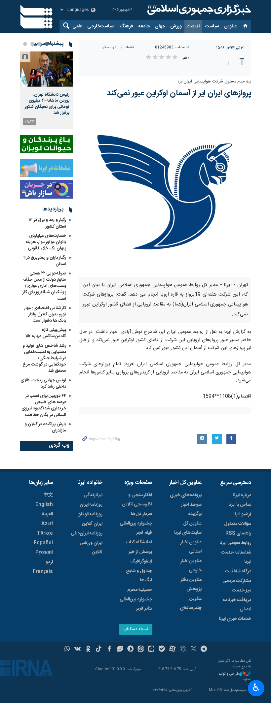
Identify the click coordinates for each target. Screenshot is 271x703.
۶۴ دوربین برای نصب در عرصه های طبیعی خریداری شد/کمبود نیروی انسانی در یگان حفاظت (43, 405)
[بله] (161, 649)
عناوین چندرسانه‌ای (191, 603)
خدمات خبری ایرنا (235, 619)
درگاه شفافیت (238, 571)
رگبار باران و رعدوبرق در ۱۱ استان (44, 261)
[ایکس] (193, 649)
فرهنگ (126, 26)
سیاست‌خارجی (100, 26)
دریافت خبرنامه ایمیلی (237, 604)
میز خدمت (241, 590)
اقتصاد (193, 26)
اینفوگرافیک (141, 561)
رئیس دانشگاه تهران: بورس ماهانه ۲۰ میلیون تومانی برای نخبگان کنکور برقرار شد (47, 103)
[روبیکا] (182, 649)
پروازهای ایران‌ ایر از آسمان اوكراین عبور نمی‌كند (179, 93)
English (44, 505)
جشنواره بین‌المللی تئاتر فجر (136, 604)
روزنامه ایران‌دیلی (86, 533)
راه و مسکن (110, 47)
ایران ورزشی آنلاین (91, 547)
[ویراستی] (119, 649)
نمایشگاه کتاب (139, 542)
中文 (48, 495)
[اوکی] (88, 649)
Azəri (47, 524)
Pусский (44, 553)
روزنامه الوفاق (89, 514)
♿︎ (256, 687)
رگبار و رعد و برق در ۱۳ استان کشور (47, 223)
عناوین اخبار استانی (191, 547)
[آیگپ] (151, 649)
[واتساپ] (67, 649)
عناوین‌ (230, 26)
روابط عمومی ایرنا (235, 543)
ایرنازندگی (93, 495)
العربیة (47, 514)
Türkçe (45, 533)
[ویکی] (77, 649)
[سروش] (130, 649)
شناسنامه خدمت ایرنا (236, 557)
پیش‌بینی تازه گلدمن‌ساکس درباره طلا (45, 333)
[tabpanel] (46, 90)
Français (43, 572)
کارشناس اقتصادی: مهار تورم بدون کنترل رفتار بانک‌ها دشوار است (45, 314)
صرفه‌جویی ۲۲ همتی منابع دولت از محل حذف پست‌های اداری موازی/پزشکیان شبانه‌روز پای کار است (44, 286)
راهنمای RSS (238, 533)
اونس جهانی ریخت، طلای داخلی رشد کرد (43, 383)
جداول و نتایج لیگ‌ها (139, 575)
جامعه (144, 26)
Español (43, 543)
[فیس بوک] (109, 649)
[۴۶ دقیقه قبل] (46, 69)
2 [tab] (40, 44)
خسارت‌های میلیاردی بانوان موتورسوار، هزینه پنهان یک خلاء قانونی (46, 242)
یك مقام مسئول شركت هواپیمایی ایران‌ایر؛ (214, 81)
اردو (49, 562)
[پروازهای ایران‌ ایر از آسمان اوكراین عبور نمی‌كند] (165, 191)
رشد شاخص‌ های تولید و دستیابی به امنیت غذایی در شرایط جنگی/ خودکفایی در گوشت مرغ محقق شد (44, 358)
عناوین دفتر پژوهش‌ (191, 584)
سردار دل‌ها (141, 514)
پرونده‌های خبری (186, 495)
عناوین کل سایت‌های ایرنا (188, 528)
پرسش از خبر (140, 552)
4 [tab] (25, 44)
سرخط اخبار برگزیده (191, 509)
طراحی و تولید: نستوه (234, 676)
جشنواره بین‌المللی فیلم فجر (136, 528)
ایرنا (198, 9)
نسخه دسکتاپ (135, 629)
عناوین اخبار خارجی (191, 565)
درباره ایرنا (242, 495)
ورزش (176, 26)
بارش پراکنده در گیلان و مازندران (45, 427)
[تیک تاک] (98, 649)
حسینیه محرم (139, 590)
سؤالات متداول (237, 524)
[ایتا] (140, 649)
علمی (77, 26)
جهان (160, 26)
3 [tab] (32, 44)
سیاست (212, 26)
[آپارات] (172, 649)
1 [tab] (47, 44)
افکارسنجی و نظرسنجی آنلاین (137, 499)
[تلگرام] (204, 649)
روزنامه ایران (91, 505)
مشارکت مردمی (236, 581)
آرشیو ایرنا (242, 514)
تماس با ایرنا (239, 505)
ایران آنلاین (92, 524)
